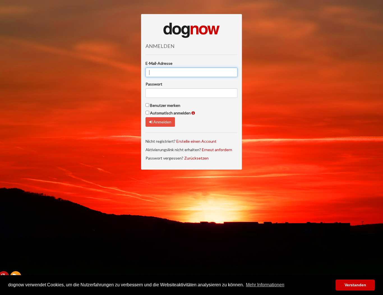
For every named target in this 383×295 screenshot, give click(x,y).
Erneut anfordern (217, 149)
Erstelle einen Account (196, 141)
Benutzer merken (165, 105)
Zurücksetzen (196, 158)
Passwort (154, 84)
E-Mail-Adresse (159, 63)
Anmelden (162, 121)
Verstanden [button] (355, 285)
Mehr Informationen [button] (265, 284)
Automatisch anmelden (170, 112)
